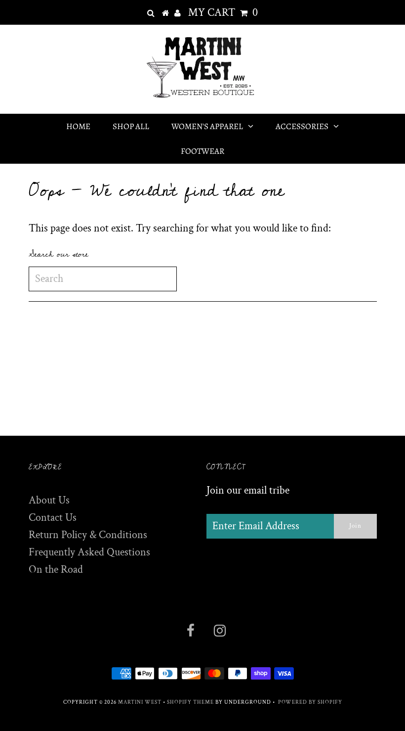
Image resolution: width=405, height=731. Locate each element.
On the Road (56, 569)
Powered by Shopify (310, 702)
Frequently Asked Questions (89, 552)
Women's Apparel (207, 126)
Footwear (202, 151)
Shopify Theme (190, 702)
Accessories (302, 126)
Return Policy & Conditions (88, 535)
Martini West (140, 702)
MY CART (223, 12)
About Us (49, 500)
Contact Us (53, 517)
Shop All (131, 126)
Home (78, 126)
